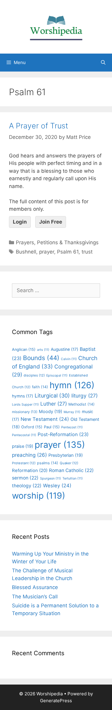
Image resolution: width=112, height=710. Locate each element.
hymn (72, 385)
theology (27, 485)
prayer (46, 252)
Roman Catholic (71, 470)
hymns (22, 396)
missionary (24, 411)
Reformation (29, 470)
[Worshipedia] (56, 26)
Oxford (31, 427)
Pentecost (72, 427)
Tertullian (72, 478)
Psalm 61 (68, 252)
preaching (29, 455)
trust (87, 252)
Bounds (41, 358)
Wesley (57, 485)
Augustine (64, 349)
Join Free (50, 222)
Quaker (69, 463)
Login (20, 222)
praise (22, 446)
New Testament (45, 419)
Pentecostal (24, 435)
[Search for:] (56, 290)
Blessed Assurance (35, 587)
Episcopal (56, 375)
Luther (53, 403)
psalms (47, 463)
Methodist (81, 404)
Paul (52, 427)
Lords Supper (25, 404)
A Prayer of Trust (38, 125)
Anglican (24, 349)
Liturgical (52, 395)
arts (43, 350)
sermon (25, 478)
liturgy (84, 395)
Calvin (69, 359)
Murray (72, 412)
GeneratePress (56, 700)
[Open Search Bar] (103, 63)
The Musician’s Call (35, 597)
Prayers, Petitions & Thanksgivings (57, 242)
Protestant (24, 463)
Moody (50, 411)
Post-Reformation (63, 434)
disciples (34, 375)
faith (40, 387)
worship (38, 495)
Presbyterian (65, 455)
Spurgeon (50, 478)
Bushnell (26, 252)
